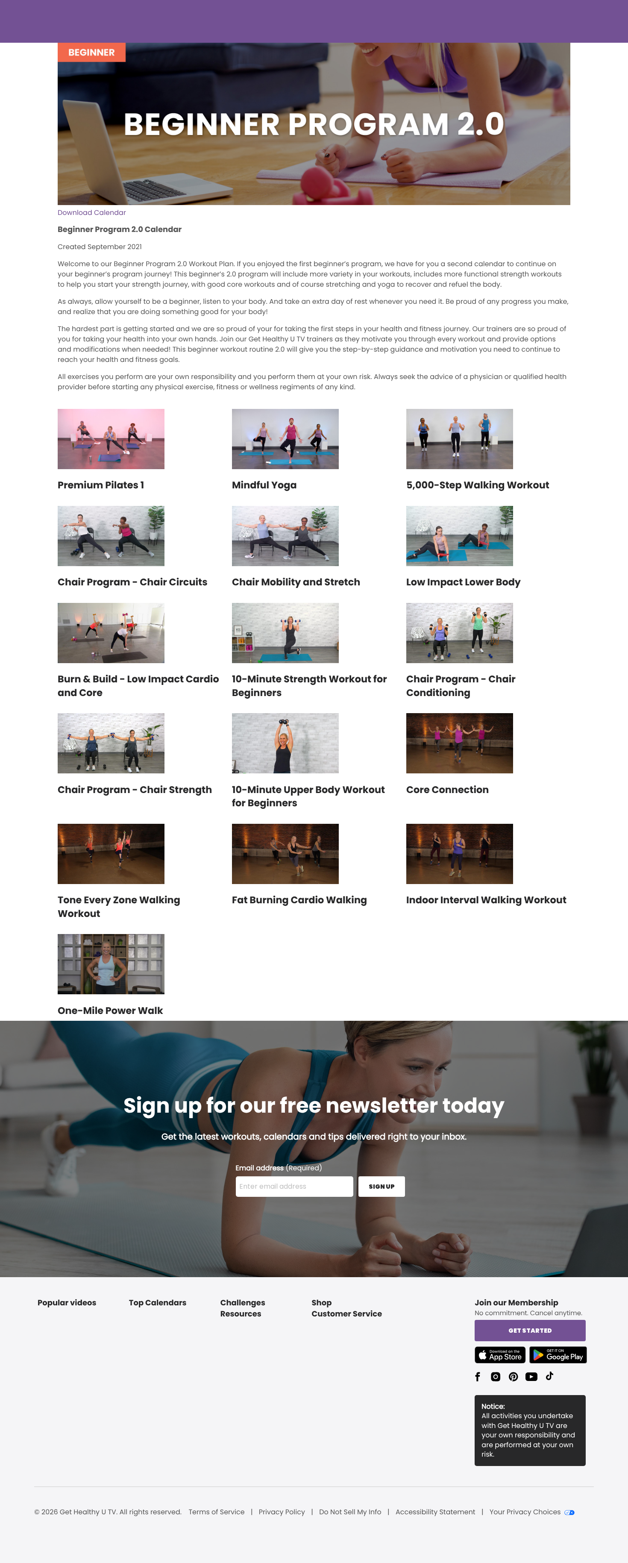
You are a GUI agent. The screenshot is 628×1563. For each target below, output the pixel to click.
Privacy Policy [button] (282, 1512)
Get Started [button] (530, 1330)
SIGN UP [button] (382, 1186)
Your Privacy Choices (525, 1512)
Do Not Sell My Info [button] (350, 1512)
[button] (502, 1354)
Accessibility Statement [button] (435, 1512)
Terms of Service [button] (216, 1512)
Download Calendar (92, 212)
